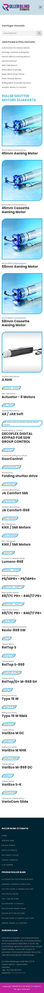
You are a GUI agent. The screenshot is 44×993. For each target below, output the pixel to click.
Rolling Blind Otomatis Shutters (16, 83)
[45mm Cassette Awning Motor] (22, 180)
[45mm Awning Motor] (22, 125)
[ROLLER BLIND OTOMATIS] (15, 7)
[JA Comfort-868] (10, 501)
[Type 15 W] (7, 690)
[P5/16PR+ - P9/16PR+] (11, 570)
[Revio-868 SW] (9, 621)
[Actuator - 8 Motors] (11, 388)
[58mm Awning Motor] (22, 239)
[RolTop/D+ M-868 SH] (12, 672)
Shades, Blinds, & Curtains (14, 87)
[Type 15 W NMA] (9, 707)
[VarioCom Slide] (9, 792)
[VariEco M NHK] (9, 741)
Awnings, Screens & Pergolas (15, 52)
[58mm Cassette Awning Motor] (22, 293)
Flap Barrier (7, 865)
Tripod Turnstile (10, 860)
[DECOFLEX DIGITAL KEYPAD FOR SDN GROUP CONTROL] (22, 423)
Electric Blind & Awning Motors (16, 56)
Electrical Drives (9, 61)
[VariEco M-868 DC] (10, 758)
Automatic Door (10, 855)
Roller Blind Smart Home (13, 74)
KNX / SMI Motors (9, 65)
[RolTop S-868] (9, 655)
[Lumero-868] (8, 552)
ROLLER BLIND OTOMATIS (30, 986)
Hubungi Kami (8, 840)
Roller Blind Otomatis (11, 70)
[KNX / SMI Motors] (10, 518)
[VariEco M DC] (8, 724)
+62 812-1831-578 (18, 973)
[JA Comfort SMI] (9, 484)
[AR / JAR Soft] (8, 405)
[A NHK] (22, 352)
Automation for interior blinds (15, 48)
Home (4, 835)
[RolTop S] (6, 638)
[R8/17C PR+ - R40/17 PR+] (13, 587)
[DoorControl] (8, 450)
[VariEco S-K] (8, 775)
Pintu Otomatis (9, 850)
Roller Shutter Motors (11, 78)
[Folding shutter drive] (11, 467)
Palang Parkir (8, 845)
